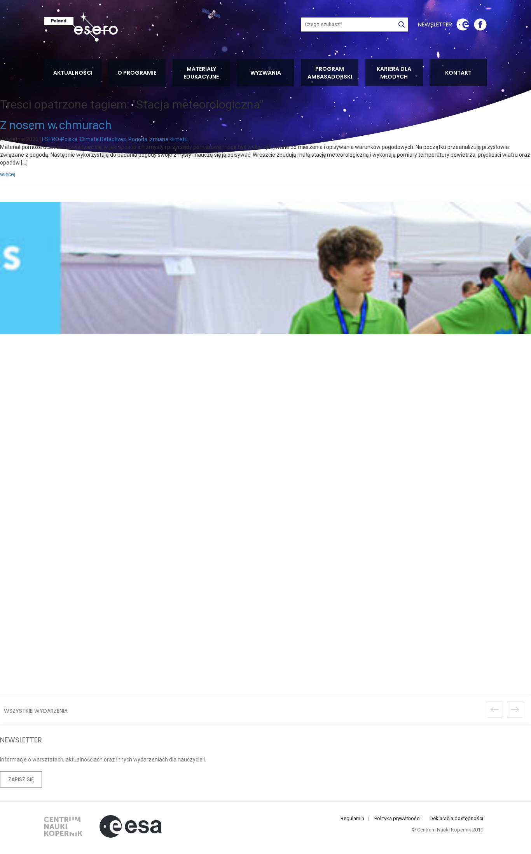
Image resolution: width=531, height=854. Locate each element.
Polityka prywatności (397, 818)
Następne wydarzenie (515, 710)
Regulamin (352, 818)
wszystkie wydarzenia (36, 711)
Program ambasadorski (329, 72)
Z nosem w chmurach (56, 125)
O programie (136, 73)
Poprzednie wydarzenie (495, 710)
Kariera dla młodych (394, 72)
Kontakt (458, 73)
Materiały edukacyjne (201, 72)
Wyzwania (265, 73)
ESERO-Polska (59, 139)
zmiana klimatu (169, 139)
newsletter (435, 24)
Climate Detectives (103, 139)
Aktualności (73, 73)
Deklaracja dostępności (456, 818)
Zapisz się (21, 779)
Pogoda (137, 139)
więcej (7, 174)
